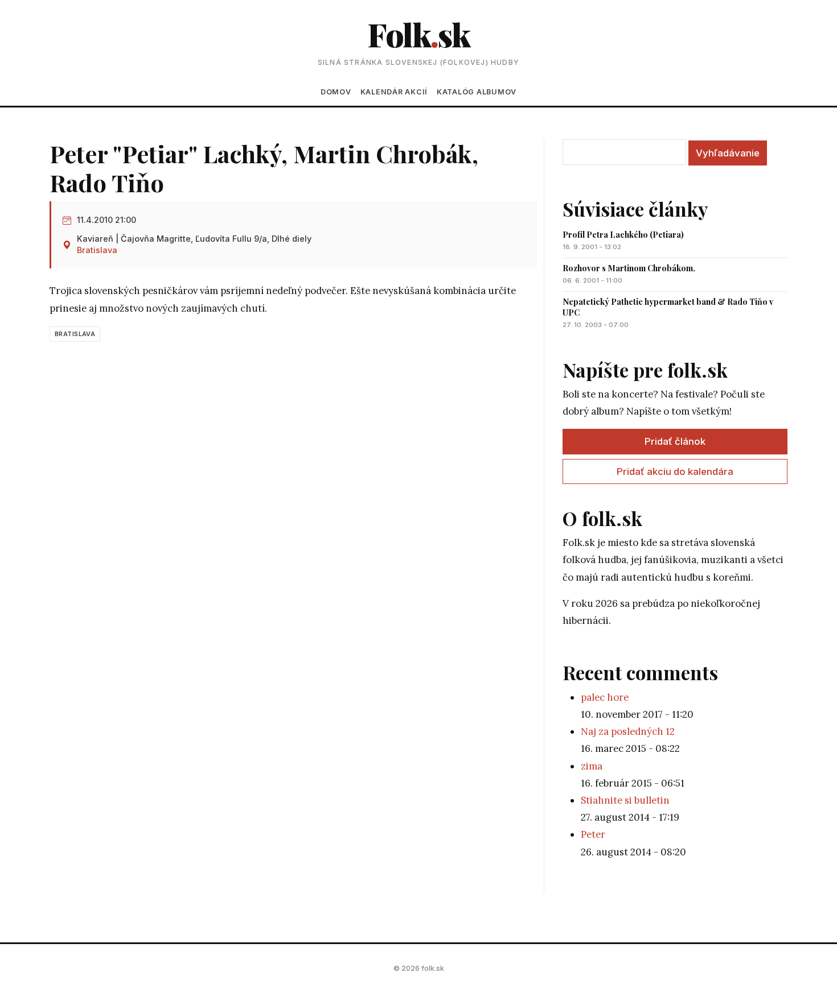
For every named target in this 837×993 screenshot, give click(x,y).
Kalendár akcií (394, 92)
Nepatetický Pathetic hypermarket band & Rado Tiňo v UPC (668, 306)
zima (591, 766)
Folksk (418, 34)
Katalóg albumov (476, 92)
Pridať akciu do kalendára (675, 471)
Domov (336, 92)
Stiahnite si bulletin (625, 800)
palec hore (605, 697)
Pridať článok (675, 441)
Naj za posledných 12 (628, 731)
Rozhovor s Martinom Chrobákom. (629, 268)
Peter (593, 834)
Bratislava (97, 250)
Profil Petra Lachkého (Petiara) (623, 234)
